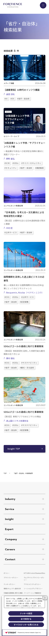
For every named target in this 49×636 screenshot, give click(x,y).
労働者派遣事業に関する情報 (13, 593)
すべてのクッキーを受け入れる (26, 625)
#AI (6, 98)
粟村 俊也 (10, 358)
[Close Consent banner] (45, 598)
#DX (12, 98)
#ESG (7, 297)
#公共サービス (11, 232)
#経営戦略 (24, 302)
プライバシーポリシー (11, 577)
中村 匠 (9, 228)
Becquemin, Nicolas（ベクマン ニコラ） (25, 292)
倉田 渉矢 (10, 94)
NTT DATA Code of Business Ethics (34, 573)
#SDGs (15, 163)
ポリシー (6, 573)
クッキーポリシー (9, 584)
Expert (9, 529)
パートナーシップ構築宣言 (32, 593)
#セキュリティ (11, 168)
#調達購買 (39, 168)
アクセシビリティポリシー (32, 584)
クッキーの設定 (26, 613)
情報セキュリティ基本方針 (12, 588)
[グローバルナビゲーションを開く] (43, 5)
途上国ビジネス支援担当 (17, 420)
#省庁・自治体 (23, 98)
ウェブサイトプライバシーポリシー (34, 578)
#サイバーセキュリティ (31, 163)
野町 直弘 (10, 158)
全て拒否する (26, 619)
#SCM (7, 163)
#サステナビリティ (29, 362)
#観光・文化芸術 (27, 367)
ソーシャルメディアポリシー (33, 588)
